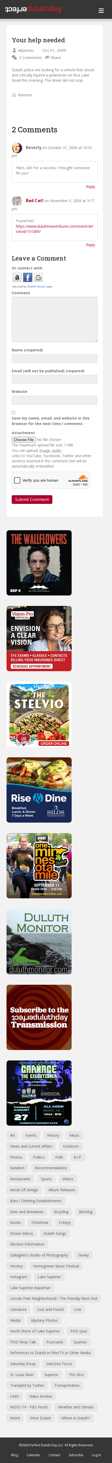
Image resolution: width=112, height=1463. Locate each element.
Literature (18, 1309)
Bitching (85, 1211)
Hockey (16, 1266)
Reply (90, 186)
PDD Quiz (78, 1331)
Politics (39, 1157)
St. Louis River (22, 1374)
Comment (21, 292)
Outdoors (71, 1146)
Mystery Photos (44, 1320)
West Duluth (40, 1417)
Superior (51, 1374)
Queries (80, 1342)
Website (19, 391)
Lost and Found (50, 1309)
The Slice (76, 1374)
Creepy (65, 1222)
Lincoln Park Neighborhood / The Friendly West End (53, 1298)
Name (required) (27, 349)
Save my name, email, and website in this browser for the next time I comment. (51, 421)
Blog (14, 1455)
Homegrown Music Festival (56, 1266)
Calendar (33, 1455)
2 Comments (30, 57)
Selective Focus (59, 1363)
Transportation (67, 1385)
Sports (46, 1178)
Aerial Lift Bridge (24, 1189)
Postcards (54, 1342)
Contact (54, 1455)
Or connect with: (27, 268)
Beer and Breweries (26, 1211)
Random (25, 94)
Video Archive (40, 1396)
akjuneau (26, 50)
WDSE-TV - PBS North (29, 1407)
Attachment (23, 432)
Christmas (40, 1222)
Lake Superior (49, 1276)
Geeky (83, 1255)
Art (12, 1135)
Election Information (27, 1244)
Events (31, 1135)
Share (56, 57)
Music (74, 1135)
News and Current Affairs (31, 1146)
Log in (96, 1455)
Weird (15, 1417)
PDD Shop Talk (23, 1342)
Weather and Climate (76, 1407)
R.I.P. (78, 1157)
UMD (14, 1396)
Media (15, 1320)
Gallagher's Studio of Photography (39, 1255)
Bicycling (61, 1211)
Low (77, 1309)
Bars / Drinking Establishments (36, 1200)
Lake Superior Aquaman (30, 1287)
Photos (16, 1157)
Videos (67, 1178)
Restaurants (20, 1178)
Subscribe (76, 1455)
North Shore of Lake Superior (35, 1331)
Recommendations (51, 1167)
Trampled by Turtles (27, 1385)
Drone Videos (21, 1233)
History (53, 1135)
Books (15, 1222)
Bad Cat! (34, 200)
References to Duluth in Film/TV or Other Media (50, 1352)
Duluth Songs (54, 1233)
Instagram (18, 1276)
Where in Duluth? (75, 1417)
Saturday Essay (23, 1363)
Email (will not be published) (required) (48, 370)
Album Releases (61, 1189)
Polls (59, 1157)
